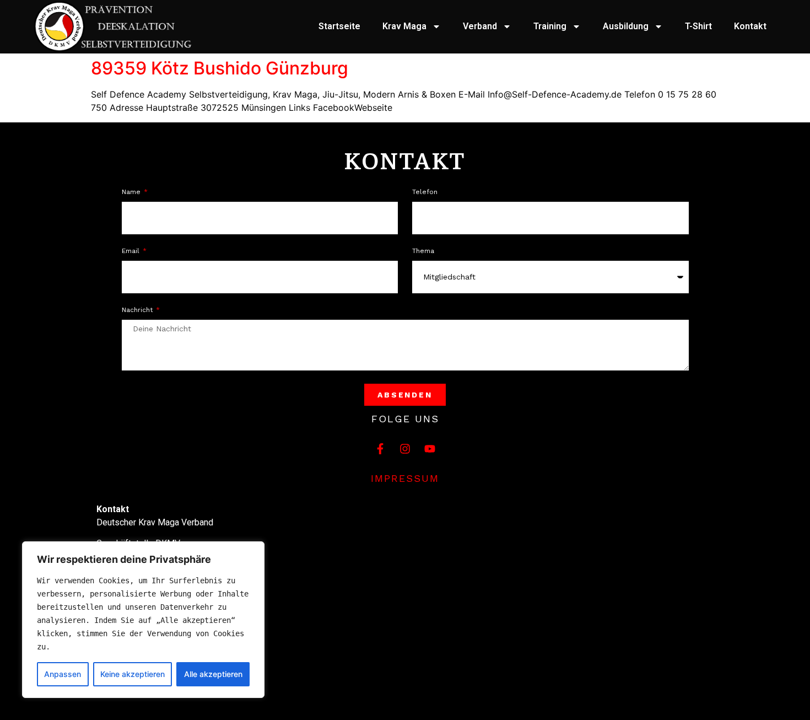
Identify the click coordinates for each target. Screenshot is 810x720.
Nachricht (138, 310)
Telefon (425, 192)
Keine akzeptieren (132, 674)
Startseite (339, 26)
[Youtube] (430, 449)
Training (549, 26)
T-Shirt (698, 26)
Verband (480, 26)
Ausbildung (626, 26)
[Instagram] (405, 449)
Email (132, 251)
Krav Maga (404, 26)
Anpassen (62, 674)
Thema (423, 251)
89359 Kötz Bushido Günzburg (219, 68)
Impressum (405, 478)
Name (132, 192)
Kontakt (750, 26)
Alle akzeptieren (213, 674)
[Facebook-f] (380, 449)
